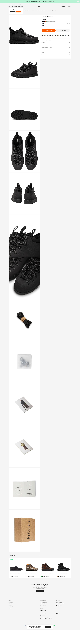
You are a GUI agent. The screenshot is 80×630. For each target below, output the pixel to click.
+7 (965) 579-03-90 (14, 4)
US (67, 23)
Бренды (16, 6)
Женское (13, 6)
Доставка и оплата (59, 605)
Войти (70, 4)
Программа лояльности (60, 603)
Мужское (10, 6)
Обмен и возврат (58, 606)
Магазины (19, 4)
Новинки (19, 6)
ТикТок (43, 605)
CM (69, 23)
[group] (43, 35)
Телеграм (43, 603)
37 (42, 25)
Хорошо (48, 626)
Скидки (22, 6)
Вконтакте (44, 602)
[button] (70, 556)
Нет (12, 11)
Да (18, 11)
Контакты (57, 613)
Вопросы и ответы (59, 602)
